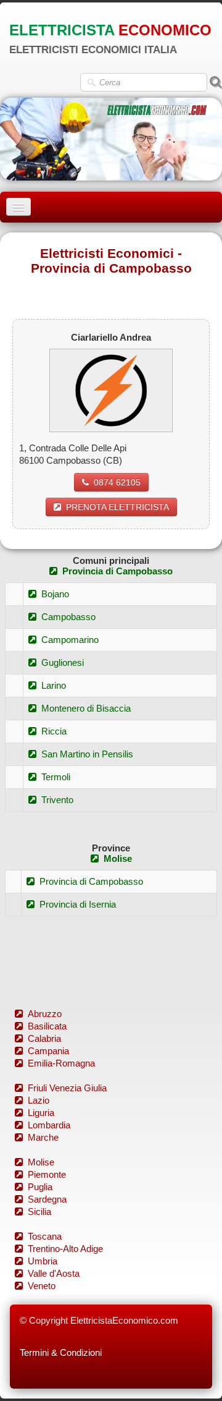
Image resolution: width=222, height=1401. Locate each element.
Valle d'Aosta (54, 1273)
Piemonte (47, 1174)
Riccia (54, 731)
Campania (48, 1050)
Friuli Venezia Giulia (67, 1088)
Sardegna (47, 1199)
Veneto (42, 1285)
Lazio (38, 1100)
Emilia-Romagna (61, 1063)
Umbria (42, 1261)
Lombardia (49, 1125)
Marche (43, 1137)
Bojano (55, 594)
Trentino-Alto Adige (65, 1248)
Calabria (44, 1038)
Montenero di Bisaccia (86, 708)
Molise (118, 858)
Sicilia (39, 1211)
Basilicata (47, 1026)
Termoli (55, 777)
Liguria (41, 1112)
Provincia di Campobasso (117, 571)
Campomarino (70, 639)
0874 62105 (117, 482)
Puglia (40, 1187)
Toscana (45, 1236)
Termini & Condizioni (61, 1352)
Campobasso (68, 616)
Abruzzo (45, 1013)
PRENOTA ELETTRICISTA (117, 507)
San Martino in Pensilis (87, 754)
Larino (53, 685)
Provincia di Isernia (77, 904)
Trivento (57, 799)
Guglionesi (62, 662)
